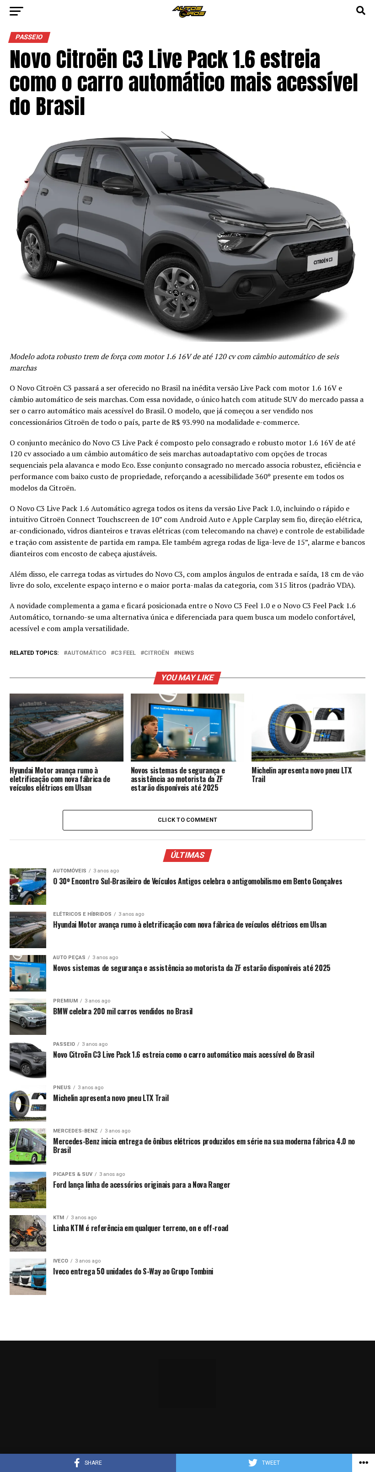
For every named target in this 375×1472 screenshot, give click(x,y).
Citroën (156, 653)
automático (86, 653)
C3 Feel (125, 653)
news (185, 653)
